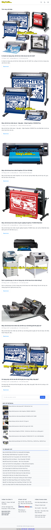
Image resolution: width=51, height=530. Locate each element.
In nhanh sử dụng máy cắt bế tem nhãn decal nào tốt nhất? (18, 56)
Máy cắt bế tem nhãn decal (25, 125)
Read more (6, 66)
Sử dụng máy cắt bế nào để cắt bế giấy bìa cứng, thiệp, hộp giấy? (20, 379)
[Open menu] (48, 2)
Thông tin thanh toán (40, 505)
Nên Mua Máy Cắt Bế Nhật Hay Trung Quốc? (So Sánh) (15, 454)
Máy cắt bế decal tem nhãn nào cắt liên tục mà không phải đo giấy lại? (21, 325)
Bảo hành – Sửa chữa (40, 510)
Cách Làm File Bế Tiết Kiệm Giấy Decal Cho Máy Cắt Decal (16, 473)
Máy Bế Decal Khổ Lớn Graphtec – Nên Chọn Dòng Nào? (16, 461)
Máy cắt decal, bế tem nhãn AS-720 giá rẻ (19, 421)
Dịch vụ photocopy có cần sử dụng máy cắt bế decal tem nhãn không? (22, 280)
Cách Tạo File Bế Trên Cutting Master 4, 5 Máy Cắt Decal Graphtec (18, 463)
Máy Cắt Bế (21, 501)
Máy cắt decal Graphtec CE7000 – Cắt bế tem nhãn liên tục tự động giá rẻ (26, 431)
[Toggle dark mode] (44, 2)
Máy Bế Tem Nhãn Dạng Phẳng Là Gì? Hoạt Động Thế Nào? (16, 480)
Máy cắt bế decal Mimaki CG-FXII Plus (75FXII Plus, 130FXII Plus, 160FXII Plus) (27, 441)
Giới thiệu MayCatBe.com (41, 502)
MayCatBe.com (14, 58)
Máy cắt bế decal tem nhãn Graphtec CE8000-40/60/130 (22, 411)
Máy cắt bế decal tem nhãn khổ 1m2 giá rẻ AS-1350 (21, 426)
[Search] (41, 2)
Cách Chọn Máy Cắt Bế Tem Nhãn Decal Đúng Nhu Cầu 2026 (17, 484)
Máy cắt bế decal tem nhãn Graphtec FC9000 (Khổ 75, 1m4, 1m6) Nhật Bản (26, 436)
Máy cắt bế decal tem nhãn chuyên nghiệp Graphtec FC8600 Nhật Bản (22, 223)
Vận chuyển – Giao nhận (41, 508)
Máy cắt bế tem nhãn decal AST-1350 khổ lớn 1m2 (20, 406)
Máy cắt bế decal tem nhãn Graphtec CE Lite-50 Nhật (17, 170)
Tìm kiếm (42, 397)
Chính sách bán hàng (40, 515)
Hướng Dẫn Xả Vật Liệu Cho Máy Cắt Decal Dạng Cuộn (15, 475)
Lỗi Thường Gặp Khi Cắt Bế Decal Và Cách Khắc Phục (15, 468)
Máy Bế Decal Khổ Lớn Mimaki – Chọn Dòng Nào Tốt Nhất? (16, 459)
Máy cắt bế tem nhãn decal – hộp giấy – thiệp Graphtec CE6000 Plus (21, 123)
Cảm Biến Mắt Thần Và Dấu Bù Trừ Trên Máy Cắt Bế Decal (16, 470)
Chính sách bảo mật (40, 517)
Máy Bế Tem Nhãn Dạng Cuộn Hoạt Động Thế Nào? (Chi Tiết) (17, 482)
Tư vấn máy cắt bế (24, 58)
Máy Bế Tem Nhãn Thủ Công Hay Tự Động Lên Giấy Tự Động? (17, 477)
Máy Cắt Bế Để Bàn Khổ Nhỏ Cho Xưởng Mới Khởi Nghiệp (16, 452)
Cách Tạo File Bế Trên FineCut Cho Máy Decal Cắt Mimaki (16, 466)
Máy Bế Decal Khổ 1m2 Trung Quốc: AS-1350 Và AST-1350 (16, 456)
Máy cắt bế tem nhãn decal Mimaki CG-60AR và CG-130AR (22, 416)
